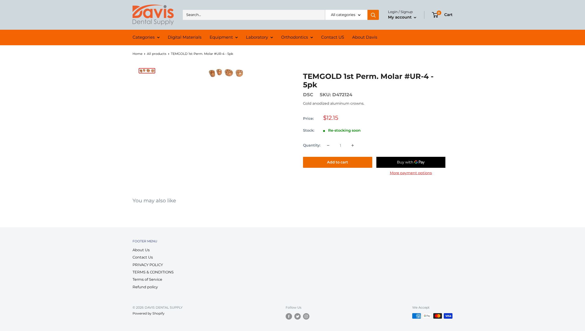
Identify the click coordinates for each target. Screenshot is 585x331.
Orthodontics (294, 37)
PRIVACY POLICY (148, 265)
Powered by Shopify (149, 313)
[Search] (373, 15)
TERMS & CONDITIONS (153, 272)
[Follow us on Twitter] (297, 316)
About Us (141, 250)
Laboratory (257, 37)
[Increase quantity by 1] (352, 145)
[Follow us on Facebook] (289, 316)
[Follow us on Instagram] (306, 316)
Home (137, 54)
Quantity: (311, 145)
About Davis (364, 37)
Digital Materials (185, 37)
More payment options (411, 173)
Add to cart (337, 162)
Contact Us (143, 257)
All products (156, 54)
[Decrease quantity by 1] (328, 145)
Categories (144, 37)
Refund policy (145, 287)
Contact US (332, 37)
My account (400, 17)
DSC (308, 94)
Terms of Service (147, 279)
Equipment (221, 37)
